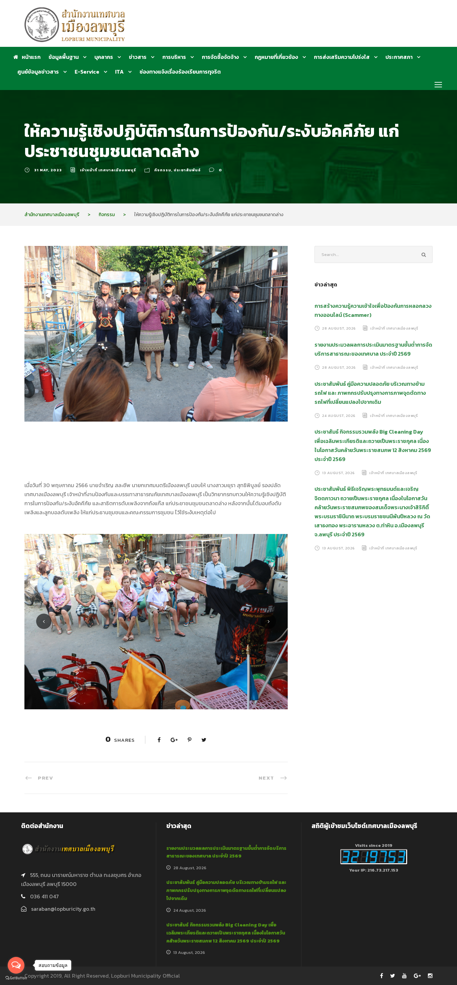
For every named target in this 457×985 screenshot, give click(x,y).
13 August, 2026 (338, 472)
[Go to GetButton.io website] (16, 978)
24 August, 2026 (339, 415)
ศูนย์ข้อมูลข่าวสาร (38, 72)
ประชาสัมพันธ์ (187, 170)
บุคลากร (103, 57)
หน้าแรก (31, 57)
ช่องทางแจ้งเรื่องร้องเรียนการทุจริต (180, 72)
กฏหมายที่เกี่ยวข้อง (276, 57)
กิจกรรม (162, 170)
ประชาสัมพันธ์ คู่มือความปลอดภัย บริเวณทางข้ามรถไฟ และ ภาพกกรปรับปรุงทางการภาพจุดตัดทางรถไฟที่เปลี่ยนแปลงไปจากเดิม (370, 393)
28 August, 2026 (339, 328)
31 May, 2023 (48, 170)
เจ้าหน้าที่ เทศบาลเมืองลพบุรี (108, 170)
